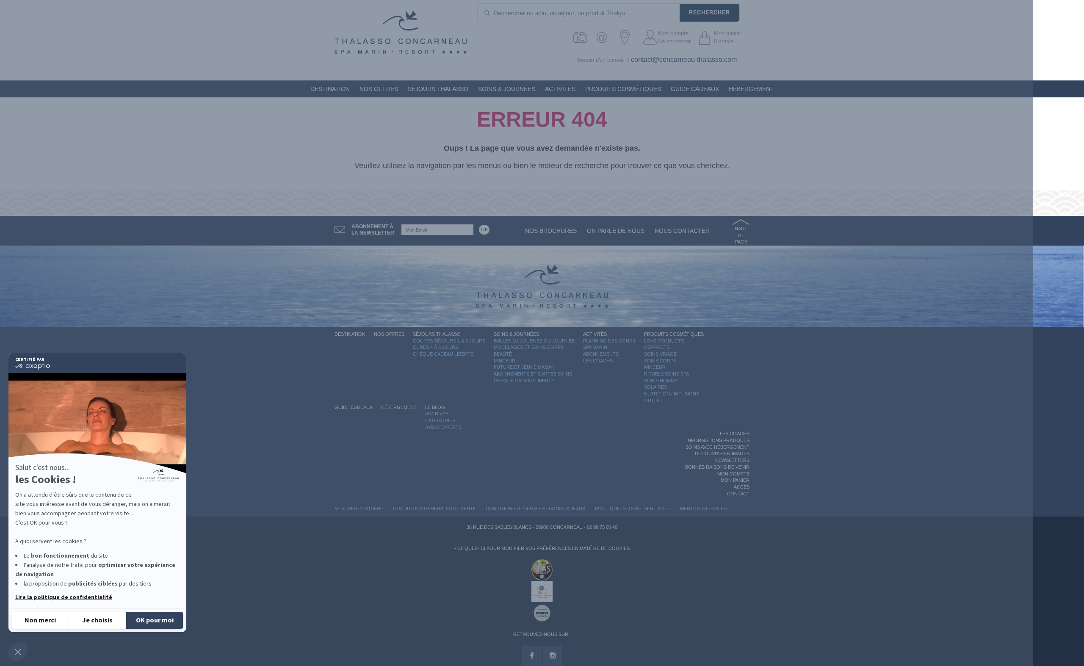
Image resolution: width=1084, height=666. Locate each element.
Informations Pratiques (717, 440)
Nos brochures (551, 230)
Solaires (655, 387)
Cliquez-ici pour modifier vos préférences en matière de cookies (543, 548)
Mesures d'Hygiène (359, 508)
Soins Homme (661, 380)
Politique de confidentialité (632, 508)
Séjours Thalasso (438, 89)
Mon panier (735, 480)
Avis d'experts (443, 427)
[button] (18, 651)
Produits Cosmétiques (623, 89)
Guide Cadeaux (695, 89)
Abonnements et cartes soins (533, 373)
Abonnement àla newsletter (372, 230)
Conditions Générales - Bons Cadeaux (535, 508)
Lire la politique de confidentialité (63, 597)
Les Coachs (598, 360)
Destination (330, 89)
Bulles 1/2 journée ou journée (534, 340)
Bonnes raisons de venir (717, 467)
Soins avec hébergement (717, 447)
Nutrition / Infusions (671, 393)
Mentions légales (703, 508)
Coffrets (656, 347)
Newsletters (732, 460)
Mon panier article (727, 37)
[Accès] (627, 37)
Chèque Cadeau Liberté (443, 353)
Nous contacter (682, 230)
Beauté (503, 353)
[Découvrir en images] (580, 37)
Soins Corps (660, 360)
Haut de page (741, 235)
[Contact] (604, 37)
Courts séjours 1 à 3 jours (449, 340)
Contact (738, 493)
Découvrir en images (722, 453)
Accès (741, 486)
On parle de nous (615, 230)
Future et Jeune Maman (524, 367)
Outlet (653, 400)
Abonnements (601, 353)
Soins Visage (660, 353)
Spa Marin (595, 347)
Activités (560, 89)
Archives (436, 413)
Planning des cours (609, 340)
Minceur (504, 360)
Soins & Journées (506, 89)
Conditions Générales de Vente (434, 508)
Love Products (664, 340)
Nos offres (378, 89)
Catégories (440, 420)
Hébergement (751, 89)
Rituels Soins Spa (666, 373)
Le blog (435, 407)
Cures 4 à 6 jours (435, 347)
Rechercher (709, 12)
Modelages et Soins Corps (529, 347)
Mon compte (673, 33)
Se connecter (674, 41)
